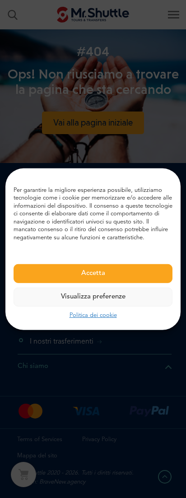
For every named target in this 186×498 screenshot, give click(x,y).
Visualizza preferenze (93, 296)
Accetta (93, 273)
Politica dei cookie (93, 315)
